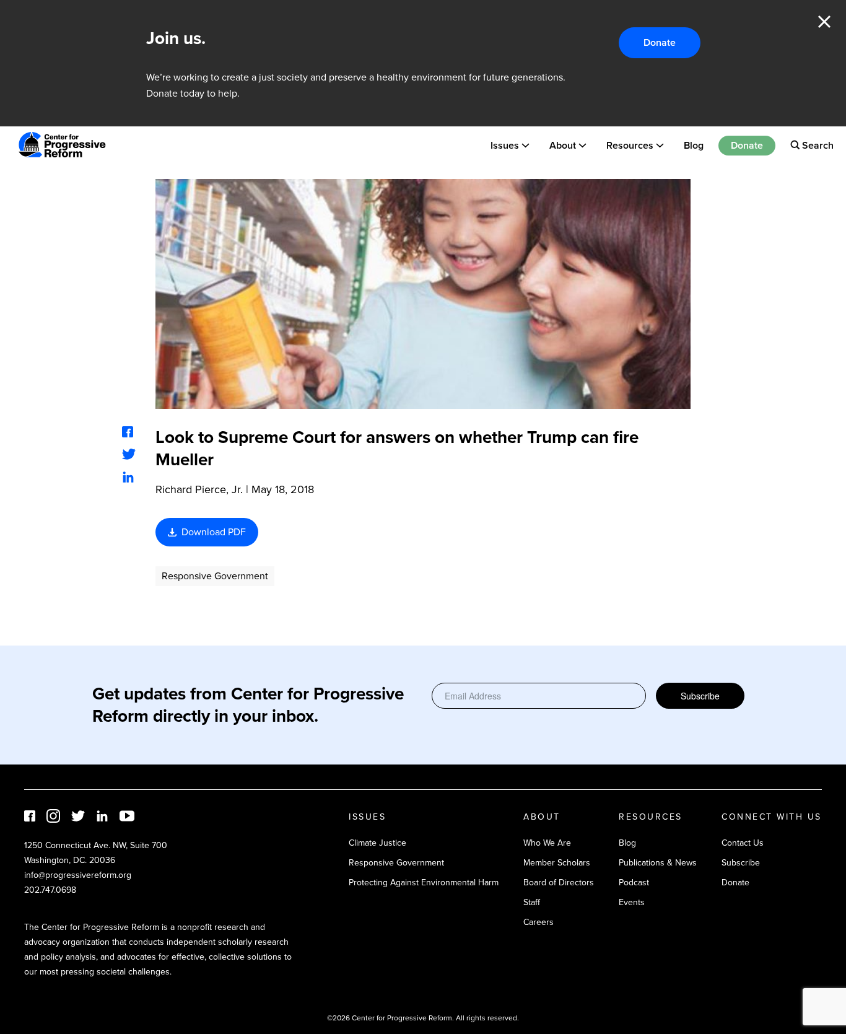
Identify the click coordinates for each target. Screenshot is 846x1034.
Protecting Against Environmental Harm (424, 882)
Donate (659, 42)
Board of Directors (558, 882)
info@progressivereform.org (77, 875)
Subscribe (700, 696)
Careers (538, 922)
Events (632, 902)
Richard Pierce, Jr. (199, 489)
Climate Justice (377, 842)
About (562, 145)
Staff (531, 902)
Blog (694, 145)
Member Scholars (556, 862)
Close (824, 21)
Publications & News (658, 862)
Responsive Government (215, 576)
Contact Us (743, 842)
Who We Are (547, 842)
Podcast (634, 882)
